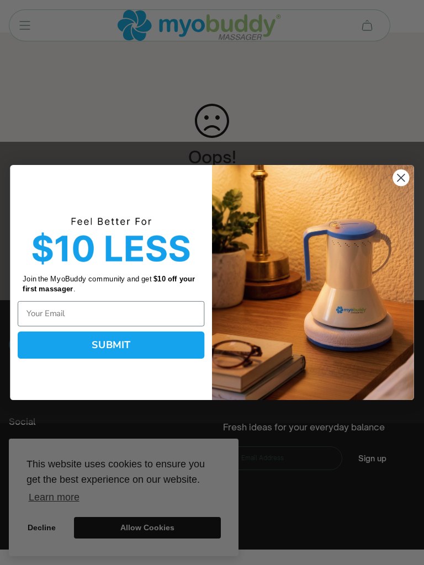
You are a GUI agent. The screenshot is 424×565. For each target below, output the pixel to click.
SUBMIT (111, 344)
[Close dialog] (401, 177)
